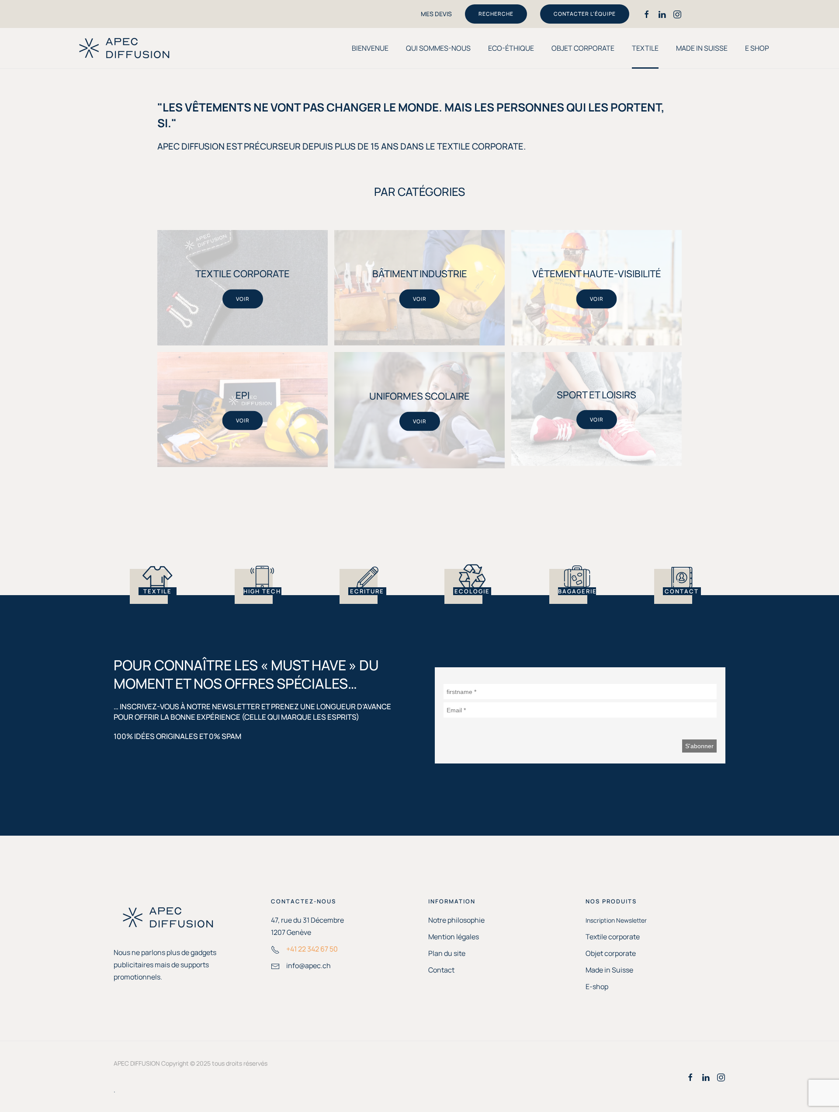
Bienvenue (370, 48)
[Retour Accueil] (124, 48)
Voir (243, 298)
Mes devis (436, 14)
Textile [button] (645, 48)
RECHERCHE (495, 13)
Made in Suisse (702, 48)
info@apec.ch (308, 965)
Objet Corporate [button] (582, 48)
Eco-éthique (511, 48)
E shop (757, 48)
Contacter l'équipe (585, 13)
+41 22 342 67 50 (312, 949)
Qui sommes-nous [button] (438, 48)
